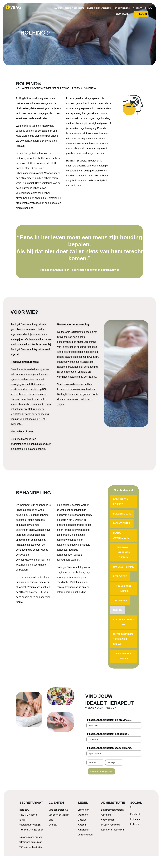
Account (82, 824)
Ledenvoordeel (85, 834)
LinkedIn (134, 824)
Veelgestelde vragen (59, 814)
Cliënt (137, 8)
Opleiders (83, 814)
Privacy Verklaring (110, 824)
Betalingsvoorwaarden (112, 809)
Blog (148, 8)
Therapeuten (74, 8)
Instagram (135, 819)
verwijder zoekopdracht (101, 771)
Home (58, 8)
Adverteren (83, 829)
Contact (122, 14)
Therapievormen (99, 8)
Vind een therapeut (58, 809)
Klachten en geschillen (112, 829)
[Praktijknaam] (114, 762)
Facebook (135, 814)
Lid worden (122, 8)
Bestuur (82, 819)
